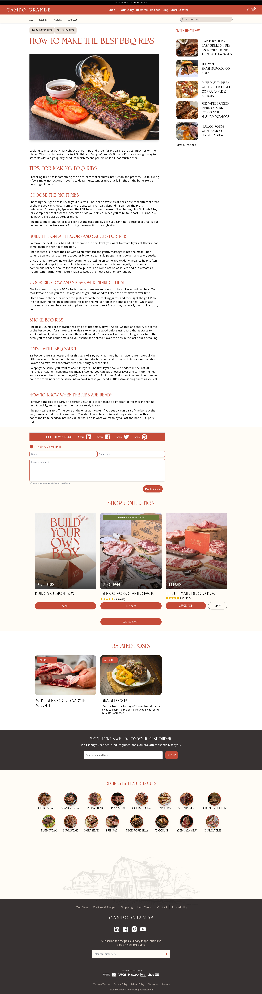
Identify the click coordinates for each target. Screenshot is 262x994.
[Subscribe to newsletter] (165, 954)
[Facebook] (126, 929)
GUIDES (58, 19)
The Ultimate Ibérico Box (190, 593)
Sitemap (166, 984)
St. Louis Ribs (147, 209)
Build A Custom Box (54, 593)
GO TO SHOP (131, 621)
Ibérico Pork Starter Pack (127, 593)
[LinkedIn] (118, 929)
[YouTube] (144, 929)
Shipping (127, 907)
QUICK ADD (186, 605)
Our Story (82, 907)
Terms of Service (101, 984)
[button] (252, 10)
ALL (31, 19)
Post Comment (152, 488)
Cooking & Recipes (105, 907)
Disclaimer (153, 984)
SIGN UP (172, 755)
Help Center (145, 907)
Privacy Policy (120, 984)
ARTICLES (72, 19)
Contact (162, 907)
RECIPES (43, 19)
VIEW (218, 605)
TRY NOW (131, 606)
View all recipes (186, 145)
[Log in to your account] (248, 9)
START (65, 606)
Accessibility (179, 907)
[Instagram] (135, 929)
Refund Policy (137, 984)
